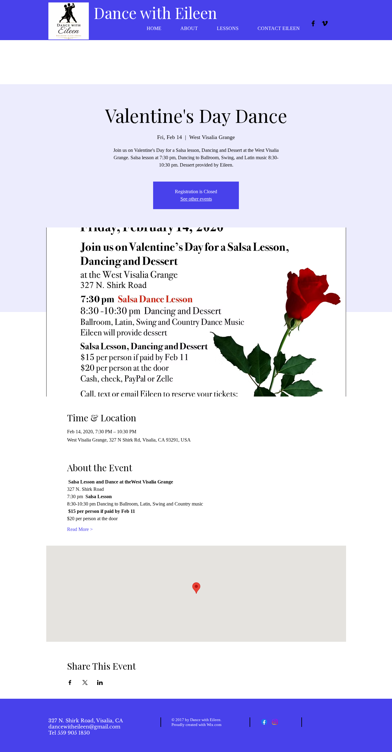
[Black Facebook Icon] (313, 23)
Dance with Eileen (155, 12)
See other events (196, 198)
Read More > (80, 529)
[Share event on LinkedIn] (100, 682)
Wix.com (214, 724)
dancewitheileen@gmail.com (84, 727)
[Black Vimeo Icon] (325, 23)
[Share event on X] (85, 682)
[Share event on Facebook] (70, 682)
